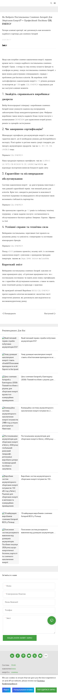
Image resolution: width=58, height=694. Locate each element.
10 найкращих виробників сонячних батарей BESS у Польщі (36, 514)
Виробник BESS (30, 290)
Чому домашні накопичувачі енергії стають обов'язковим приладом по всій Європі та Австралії (38, 356)
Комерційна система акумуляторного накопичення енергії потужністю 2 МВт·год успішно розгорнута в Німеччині (37, 409)
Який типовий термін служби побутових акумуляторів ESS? (38, 339)
